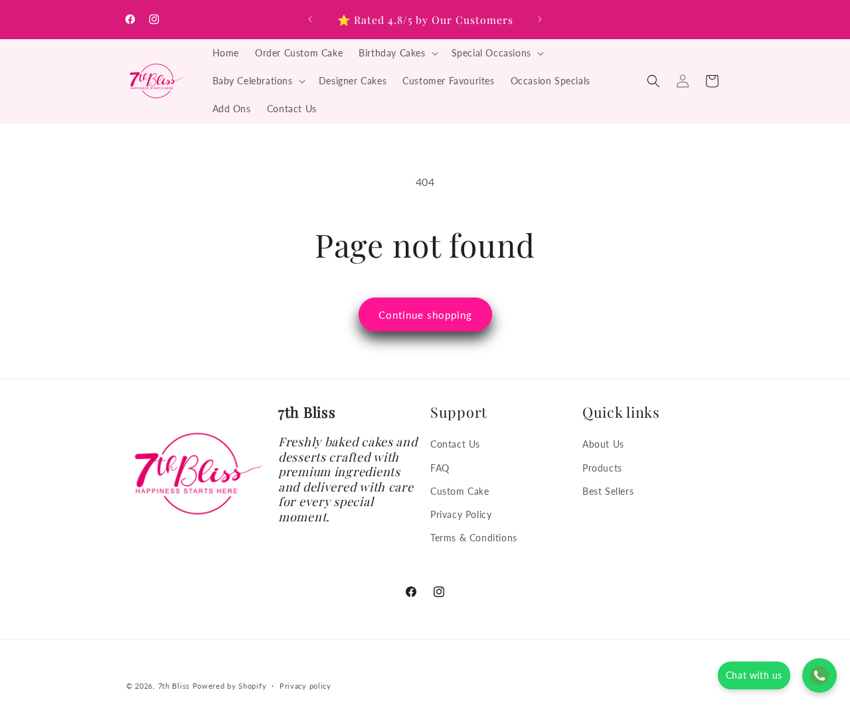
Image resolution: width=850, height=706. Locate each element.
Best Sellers (608, 490)
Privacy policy (305, 685)
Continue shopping (425, 315)
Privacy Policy (460, 513)
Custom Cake (459, 490)
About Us (603, 444)
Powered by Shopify (230, 685)
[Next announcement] (539, 19)
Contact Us (455, 444)
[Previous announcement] (310, 19)
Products (602, 467)
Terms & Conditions (473, 537)
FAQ (440, 467)
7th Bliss (174, 685)
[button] (397, 53)
